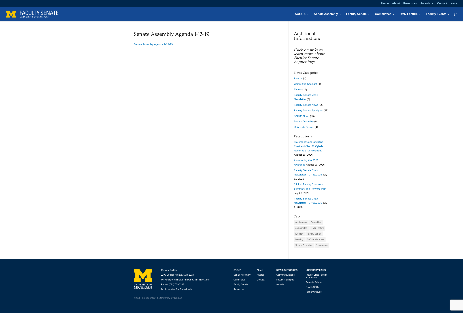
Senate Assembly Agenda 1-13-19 (153, 44)
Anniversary (301, 222)
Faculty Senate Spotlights (308, 110)
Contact (442, 3)
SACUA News (301, 116)
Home (385, 3)
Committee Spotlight (305, 83)
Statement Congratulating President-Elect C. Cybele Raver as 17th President (308, 146)
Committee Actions (285, 275)
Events (298, 89)
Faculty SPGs (312, 287)
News (454, 3)
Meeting (299, 239)
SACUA (300, 14)
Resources (410, 3)
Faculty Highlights (285, 279)
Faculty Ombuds (314, 292)
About (396, 3)
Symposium (322, 245)
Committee (316, 222)
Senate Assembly (326, 14)
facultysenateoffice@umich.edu (176, 289)
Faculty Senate (356, 14)
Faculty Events (436, 14)
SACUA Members (315, 239)
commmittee (301, 228)
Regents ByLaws (314, 282)
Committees (383, 14)
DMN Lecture (409, 14)
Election (299, 234)
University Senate (304, 127)
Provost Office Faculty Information (316, 276)
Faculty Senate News (306, 104)
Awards (425, 3)
